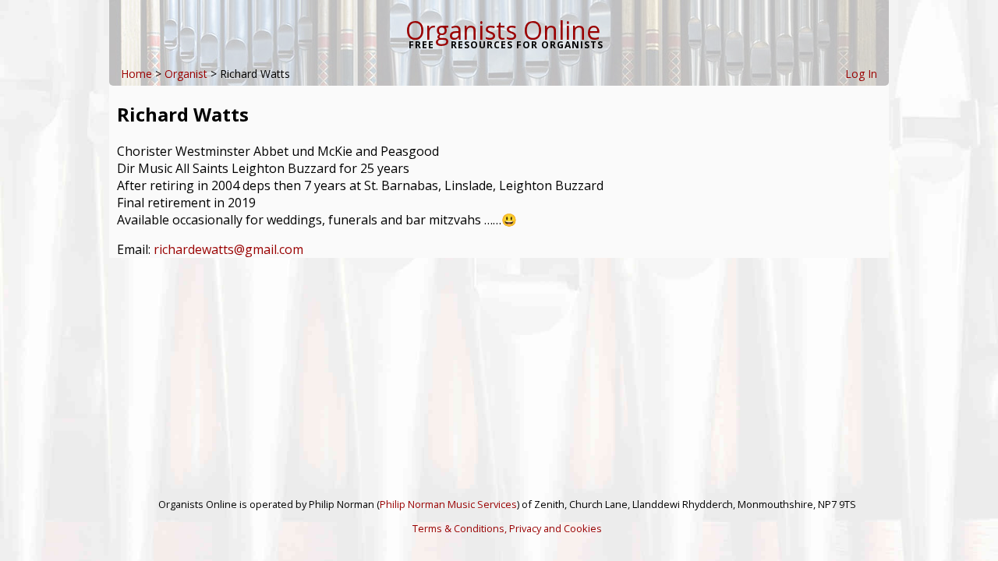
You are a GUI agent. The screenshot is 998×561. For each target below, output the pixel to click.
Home (136, 73)
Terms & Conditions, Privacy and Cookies (507, 528)
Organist (186, 73)
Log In (861, 73)
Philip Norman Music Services (448, 504)
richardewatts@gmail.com (228, 249)
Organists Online (502, 30)
